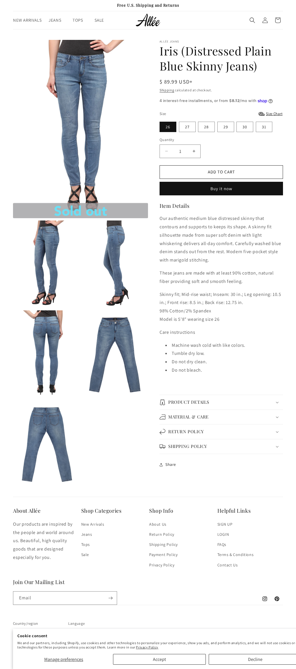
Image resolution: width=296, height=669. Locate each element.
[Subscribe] (110, 598)
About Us (157, 524)
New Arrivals (92, 524)
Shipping (167, 90)
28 (206, 126)
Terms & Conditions (235, 554)
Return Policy (161, 534)
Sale (85, 554)
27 (187, 126)
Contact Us (227, 565)
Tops (85, 544)
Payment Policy (163, 554)
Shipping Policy (163, 544)
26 (168, 126)
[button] (57, 20)
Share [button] (170, 464)
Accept (159, 659)
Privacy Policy (147, 647)
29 (225, 126)
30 (245, 126)
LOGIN (223, 534)
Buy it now (221, 188)
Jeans (86, 534)
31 (264, 126)
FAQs (221, 544)
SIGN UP (225, 524)
